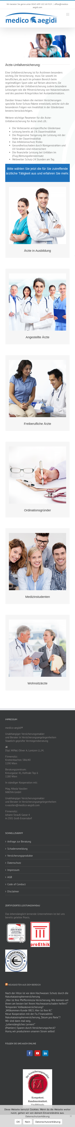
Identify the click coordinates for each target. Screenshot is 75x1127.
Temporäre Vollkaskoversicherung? (24, 1007)
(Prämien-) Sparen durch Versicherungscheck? (30, 1027)
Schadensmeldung (17, 848)
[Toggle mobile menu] (68, 14)
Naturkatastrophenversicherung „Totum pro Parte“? (33, 1017)
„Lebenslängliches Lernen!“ (20, 1024)
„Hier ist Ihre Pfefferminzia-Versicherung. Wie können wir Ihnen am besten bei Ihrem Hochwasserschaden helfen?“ (37, 1001)
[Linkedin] (45, 1053)
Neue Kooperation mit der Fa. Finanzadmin (28, 1014)
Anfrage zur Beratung (19, 841)
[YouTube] (37, 1053)
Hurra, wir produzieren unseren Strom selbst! (30, 1031)
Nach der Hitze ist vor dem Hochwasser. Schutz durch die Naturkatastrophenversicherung (36, 994)
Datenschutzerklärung (37, 1116)
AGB (9, 877)
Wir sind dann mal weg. (18, 1020)
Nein (27, 1121)
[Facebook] (30, 1053)
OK (18, 1121)
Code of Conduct (16, 884)
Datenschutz (14, 862)
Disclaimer (13, 891)
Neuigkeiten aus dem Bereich (24, 984)
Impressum (13, 870)
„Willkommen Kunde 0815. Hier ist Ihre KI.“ (28, 1010)
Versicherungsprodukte (20, 855)
